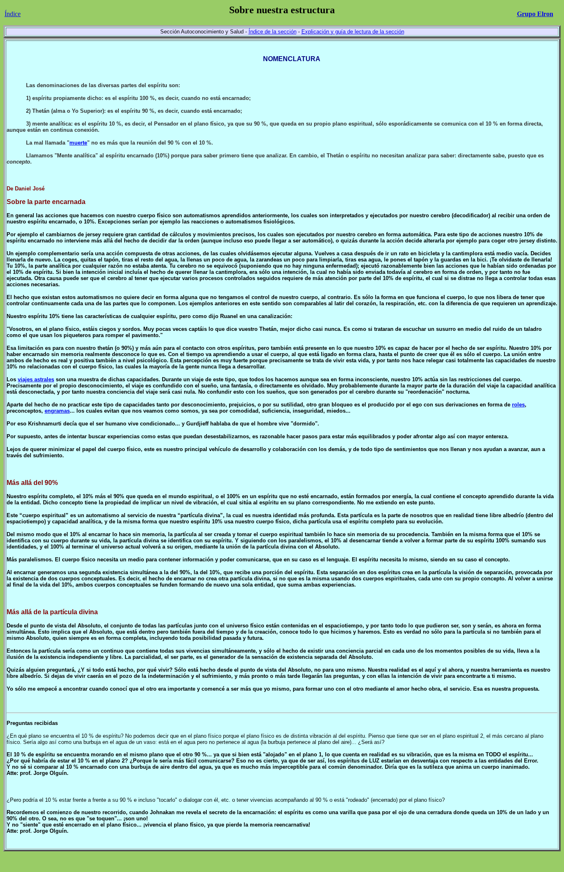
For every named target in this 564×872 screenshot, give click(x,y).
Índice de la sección (272, 32)
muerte (78, 143)
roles (518, 405)
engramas (57, 411)
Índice (13, 13)
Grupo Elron (535, 13)
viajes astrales (36, 379)
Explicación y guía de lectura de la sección (352, 32)
